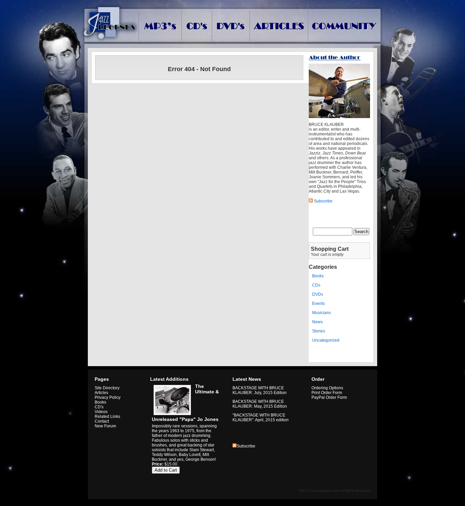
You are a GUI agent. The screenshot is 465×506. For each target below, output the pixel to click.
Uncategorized (325, 340)
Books (318, 276)
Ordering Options (327, 388)
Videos (101, 411)
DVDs (317, 294)
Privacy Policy (108, 397)
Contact (102, 421)
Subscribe (246, 446)
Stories (318, 331)
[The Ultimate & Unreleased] (171, 415)
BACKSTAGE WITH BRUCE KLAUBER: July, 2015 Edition (260, 390)
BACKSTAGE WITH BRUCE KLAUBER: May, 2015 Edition (260, 404)
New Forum (105, 426)
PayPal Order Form (329, 397)
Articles (101, 392)
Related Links (107, 416)
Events (318, 303)
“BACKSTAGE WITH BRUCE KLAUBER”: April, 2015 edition (261, 417)
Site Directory (107, 388)
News (317, 322)
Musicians (321, 312)
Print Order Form (326, 392)
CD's (99, 407)
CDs (316, 285)
